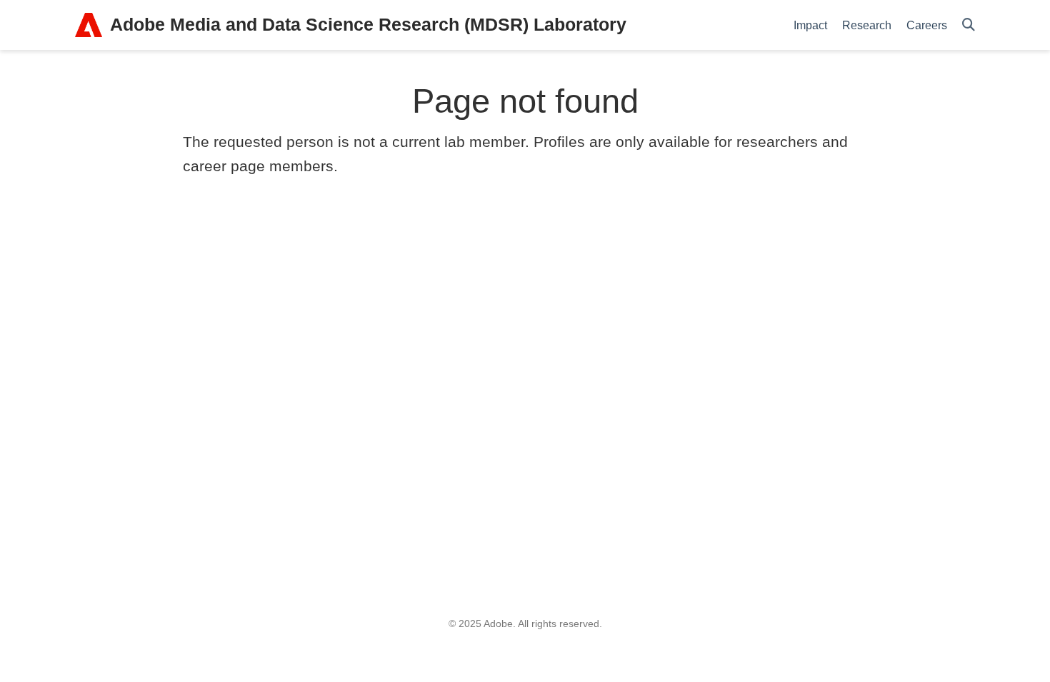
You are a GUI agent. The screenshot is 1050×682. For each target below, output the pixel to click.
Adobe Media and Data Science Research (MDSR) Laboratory (368, 24)
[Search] (968, 25)
